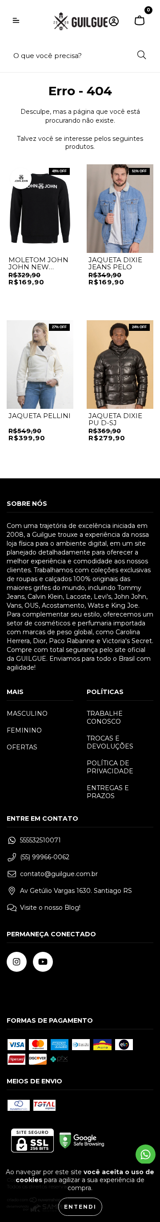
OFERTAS (22, 747)
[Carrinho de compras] (139, 21)
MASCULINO (27, 714)
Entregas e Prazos (108, 792)
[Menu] (16, 21)
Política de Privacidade (110, 767)
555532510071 (40, 840)
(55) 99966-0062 (44, 857)
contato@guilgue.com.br (59, 874)
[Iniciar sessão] (113, 21)
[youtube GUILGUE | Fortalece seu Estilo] (43, 962)
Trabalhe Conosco (105, 717)
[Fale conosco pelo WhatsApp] (146, 1154)
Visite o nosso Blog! (50, 908)
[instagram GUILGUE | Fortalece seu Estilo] (17, 962)
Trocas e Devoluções (110, 742)
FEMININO (24, 730)
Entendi (80, 1206)
